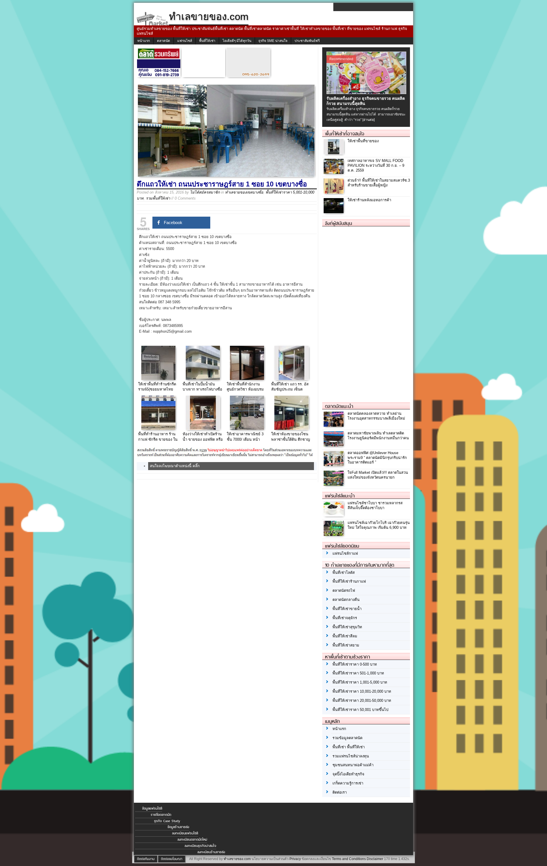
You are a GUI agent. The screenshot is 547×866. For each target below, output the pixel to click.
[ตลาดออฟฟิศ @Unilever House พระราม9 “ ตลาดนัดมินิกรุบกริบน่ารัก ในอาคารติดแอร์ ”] (334, 464)
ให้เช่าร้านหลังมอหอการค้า (369, 200)
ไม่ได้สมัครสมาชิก (205, 192)
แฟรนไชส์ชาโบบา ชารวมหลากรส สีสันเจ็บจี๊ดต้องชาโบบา (375, 505)
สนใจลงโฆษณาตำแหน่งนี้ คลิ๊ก (175, 466)
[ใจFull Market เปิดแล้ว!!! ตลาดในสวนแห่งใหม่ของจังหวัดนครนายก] (334, 484)
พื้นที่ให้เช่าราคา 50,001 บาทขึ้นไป (360, 710)
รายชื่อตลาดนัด (161, 815)
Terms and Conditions (349, 859)
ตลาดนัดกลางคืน (346, 599)
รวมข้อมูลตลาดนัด (347, 738)
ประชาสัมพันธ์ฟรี (307, 41)
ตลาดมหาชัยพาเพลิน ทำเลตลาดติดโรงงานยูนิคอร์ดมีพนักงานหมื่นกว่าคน (378, 435)
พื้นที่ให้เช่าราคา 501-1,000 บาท (358, 673)
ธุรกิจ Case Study (167, 821)
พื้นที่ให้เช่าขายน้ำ (347, 609)
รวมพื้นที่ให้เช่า (158, 198)
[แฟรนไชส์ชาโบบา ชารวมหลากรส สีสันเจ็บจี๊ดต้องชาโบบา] (334, 515)
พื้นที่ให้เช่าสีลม (344, 636)
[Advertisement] (365, 311)
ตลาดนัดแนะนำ (339, 406)
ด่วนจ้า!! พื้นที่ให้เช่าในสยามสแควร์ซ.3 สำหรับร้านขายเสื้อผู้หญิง (379, 182)
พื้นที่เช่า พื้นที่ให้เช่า (348, 747)
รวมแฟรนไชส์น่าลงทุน (350, 756)
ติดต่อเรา (339, 792)
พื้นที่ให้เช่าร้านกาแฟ (349, 581)
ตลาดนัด (163, 41)
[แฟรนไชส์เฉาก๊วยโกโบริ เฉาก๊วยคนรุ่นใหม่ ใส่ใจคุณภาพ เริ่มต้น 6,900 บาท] (334, 534)
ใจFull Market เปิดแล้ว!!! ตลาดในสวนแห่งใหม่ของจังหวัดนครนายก (378, 474)
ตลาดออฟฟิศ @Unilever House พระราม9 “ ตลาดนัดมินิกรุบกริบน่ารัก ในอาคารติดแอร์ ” (377, 458)
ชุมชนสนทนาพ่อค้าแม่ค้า (352, 765)
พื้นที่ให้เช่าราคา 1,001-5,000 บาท (359, 682)
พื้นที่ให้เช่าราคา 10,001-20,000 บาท (361, 691)
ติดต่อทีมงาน (145, 859)
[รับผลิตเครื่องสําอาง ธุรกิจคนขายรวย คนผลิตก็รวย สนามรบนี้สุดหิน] (367, 93)
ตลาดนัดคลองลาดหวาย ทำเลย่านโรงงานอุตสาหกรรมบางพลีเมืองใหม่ (376, 415)
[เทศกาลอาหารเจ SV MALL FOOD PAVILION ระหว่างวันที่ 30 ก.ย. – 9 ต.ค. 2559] (334, 172)
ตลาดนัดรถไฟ (343, 590)
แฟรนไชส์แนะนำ (340, 496)
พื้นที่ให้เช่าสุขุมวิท (347, 627)
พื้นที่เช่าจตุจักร (344, 618)
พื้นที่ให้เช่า (207, 41)
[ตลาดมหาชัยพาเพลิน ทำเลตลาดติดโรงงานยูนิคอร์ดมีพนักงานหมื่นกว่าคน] (334, 445)
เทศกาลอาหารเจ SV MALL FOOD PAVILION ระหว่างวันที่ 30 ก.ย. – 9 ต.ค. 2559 (376, 165)
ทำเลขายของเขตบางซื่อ (244, 192)
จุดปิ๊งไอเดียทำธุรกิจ (348, 774)
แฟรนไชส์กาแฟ (345, 553)
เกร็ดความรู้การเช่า (347, 783)
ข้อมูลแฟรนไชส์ (152, 808)
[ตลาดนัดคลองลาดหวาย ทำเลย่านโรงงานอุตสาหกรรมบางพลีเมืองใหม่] (334, 425)
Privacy (295, 859)
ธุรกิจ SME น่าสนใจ (272, 41)
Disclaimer (375, 859)
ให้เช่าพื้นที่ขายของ (363, 141)
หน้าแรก (143, 41)
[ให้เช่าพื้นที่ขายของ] (334, 153)
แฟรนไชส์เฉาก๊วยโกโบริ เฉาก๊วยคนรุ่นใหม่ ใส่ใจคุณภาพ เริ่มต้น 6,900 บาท (379, 525)
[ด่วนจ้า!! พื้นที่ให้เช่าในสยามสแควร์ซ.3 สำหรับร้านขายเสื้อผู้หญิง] (334, 192)
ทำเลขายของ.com (237, 859)
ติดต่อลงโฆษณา (171, 859)
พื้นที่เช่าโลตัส (343, 572)
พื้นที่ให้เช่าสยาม (345, 645)
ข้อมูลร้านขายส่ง (178, 827)
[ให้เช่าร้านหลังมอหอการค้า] (334, 212)
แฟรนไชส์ (184, 41)
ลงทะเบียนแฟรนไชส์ (185, 833)
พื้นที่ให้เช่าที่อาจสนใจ (344, 134)
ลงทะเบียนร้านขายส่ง (211, 852)
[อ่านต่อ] (368, 120)
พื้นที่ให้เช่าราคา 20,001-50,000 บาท (361, 700)
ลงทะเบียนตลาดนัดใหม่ (192, 839)
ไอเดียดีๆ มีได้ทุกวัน (237, 41)
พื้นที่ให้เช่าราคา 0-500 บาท (354, 664)
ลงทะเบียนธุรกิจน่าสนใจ (200, 846)
